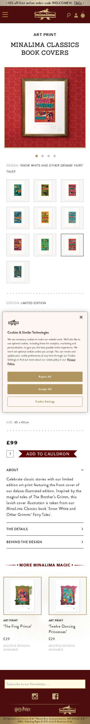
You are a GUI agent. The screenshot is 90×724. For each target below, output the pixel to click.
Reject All (45, 377)
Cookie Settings (45, 401)
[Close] (81, 317)
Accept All (45, 389)
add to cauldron (48, 453)
